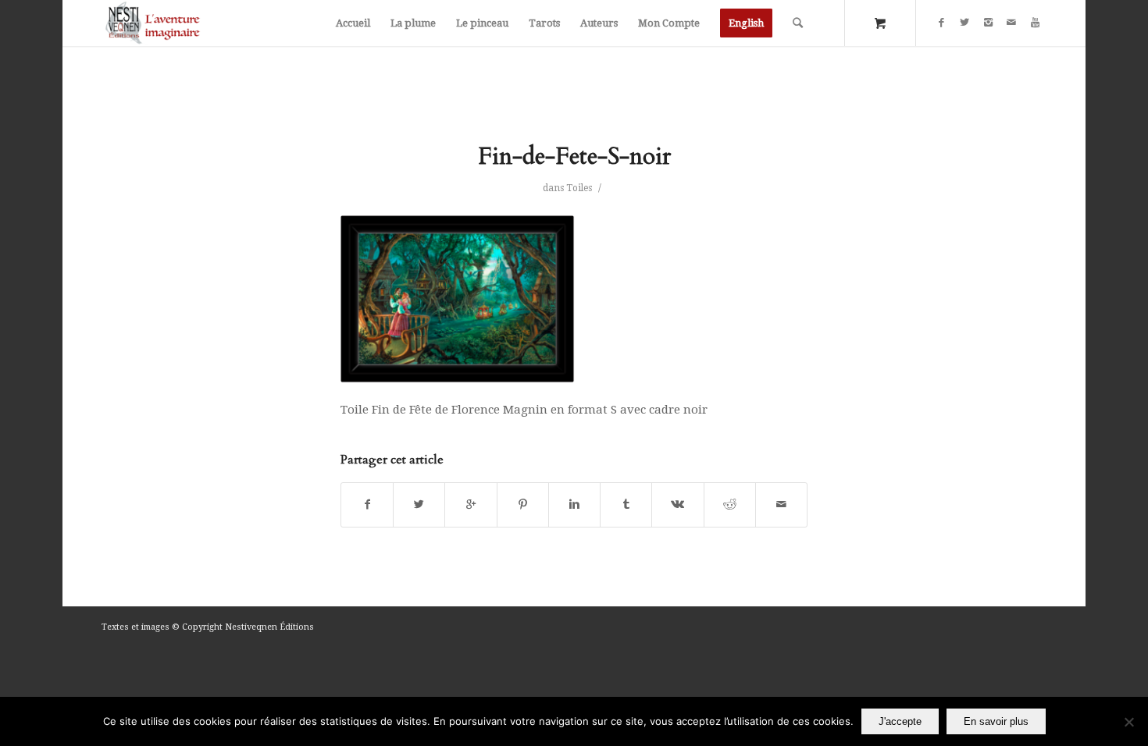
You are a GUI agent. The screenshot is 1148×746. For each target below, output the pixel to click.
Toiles (579, 188)
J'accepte (900, 721)
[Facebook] (941, 22)
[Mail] (1011, 22)
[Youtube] (1034, 22)
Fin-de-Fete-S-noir (574, 156)
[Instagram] (988, 22)
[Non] (1128, 722)
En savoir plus (996, 721)
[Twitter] (964, 22)
